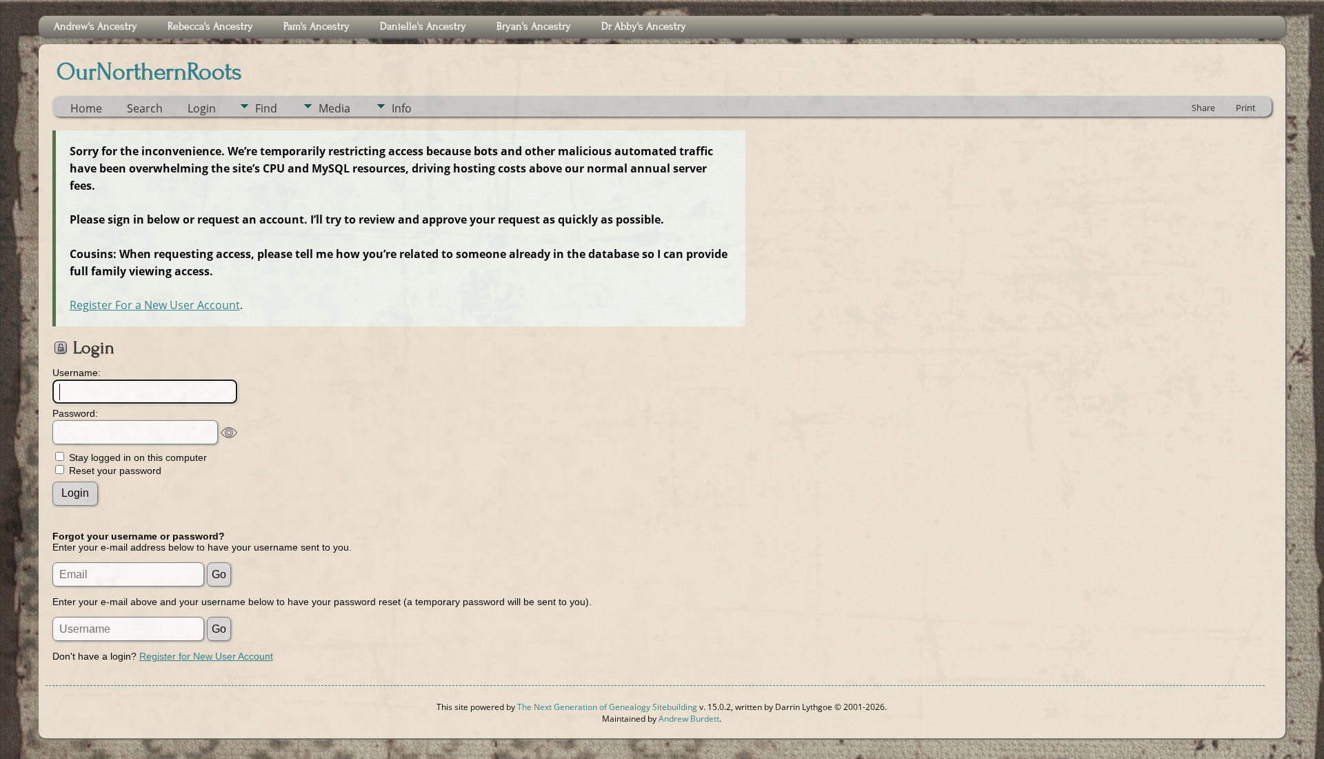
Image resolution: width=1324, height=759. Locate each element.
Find (266, 108)
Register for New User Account (206, 656)
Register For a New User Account (155, 305)
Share (1203, 107)
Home (86, 108)
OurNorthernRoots (149, 72)
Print (1246, 107)
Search (145, 108)
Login (202, 108)
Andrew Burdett (689, 718)
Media (334, 108)
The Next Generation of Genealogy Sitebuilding (607, 707)
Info (402, 108)
